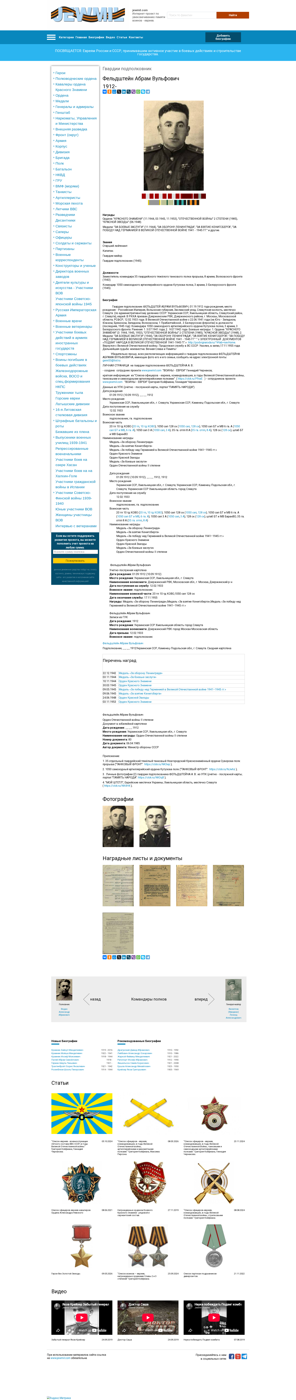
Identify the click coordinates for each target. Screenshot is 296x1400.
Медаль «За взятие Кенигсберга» (140, 693)
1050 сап (184, 426)
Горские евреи (68, 398)
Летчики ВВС (66, 209)
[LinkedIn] (124, 92)
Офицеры (64, 237)
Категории (66, 37)
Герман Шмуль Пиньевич (64, 1063)
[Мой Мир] (114, 92)
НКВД (60, 175)
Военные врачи (69, 321)
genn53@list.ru (111, 360)
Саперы (62, 232)
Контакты (136, 37)
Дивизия (63, 152)
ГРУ (59, 180)
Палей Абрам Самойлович (65, 1059)
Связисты (64, 226)
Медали (62, 101)
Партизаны (65, 249)
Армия (61, 141)
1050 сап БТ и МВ (128, 516)
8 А (209, 430)
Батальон (64, 169)
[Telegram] (148, 92)
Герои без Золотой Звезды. (66, 1273)
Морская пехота (69, 203)
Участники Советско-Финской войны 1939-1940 (74, 498)
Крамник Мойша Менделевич (66, 1053)
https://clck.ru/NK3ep (157, 764)
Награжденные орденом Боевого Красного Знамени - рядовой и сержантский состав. (135, 1213)
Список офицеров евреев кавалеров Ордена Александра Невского (71, 1211)
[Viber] (133, 92)
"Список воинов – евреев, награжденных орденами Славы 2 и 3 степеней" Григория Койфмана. (137, 1276)
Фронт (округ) (67, 135)
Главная (81, 37)
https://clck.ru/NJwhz (222, 769)
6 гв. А (130, 430)
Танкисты (63, 192)
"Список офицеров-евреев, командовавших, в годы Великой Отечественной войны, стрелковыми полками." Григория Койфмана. (203, 1214)
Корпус (61, 146)
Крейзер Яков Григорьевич (132, 1069)
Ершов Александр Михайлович (134, 1066)
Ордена (62, 95)
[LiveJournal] (129, 92)
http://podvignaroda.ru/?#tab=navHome (211, 342)
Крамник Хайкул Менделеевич (67, 1050)
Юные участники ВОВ (74, 509)
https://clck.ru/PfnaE (190, 378)
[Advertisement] (75, 636)
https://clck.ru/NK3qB (151, 777)
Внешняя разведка (71, 129)
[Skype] (143, 92)
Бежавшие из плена (72, 432)
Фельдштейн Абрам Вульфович (123, 643)
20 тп (136, 426)
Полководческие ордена (76, 78)
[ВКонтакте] (105, 92)
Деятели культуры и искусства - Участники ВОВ (74, 287)
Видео (110, 37)
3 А (168, 430)
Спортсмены (66, 354)
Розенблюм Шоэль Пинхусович (67, 1069)
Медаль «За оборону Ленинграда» (141, 673)
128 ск (195, 426)
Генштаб (63, 112)
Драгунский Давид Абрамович (134, 1050)
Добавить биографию (223, 37)
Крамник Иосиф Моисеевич (65, 1056)
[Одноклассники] (109, 92)
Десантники (65, 220)
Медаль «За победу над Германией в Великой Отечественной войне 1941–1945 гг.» (172, 689)
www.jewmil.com (152, 370)
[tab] (76, 73)
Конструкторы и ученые (76, 266)
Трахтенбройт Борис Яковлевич (68, 1066)
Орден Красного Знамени (135, 681)
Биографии (96, 37)
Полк (60, 163)
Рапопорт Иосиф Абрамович (132, 1059)
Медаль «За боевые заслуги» (137, 677)
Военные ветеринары (74, 326)
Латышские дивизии (73, 404)
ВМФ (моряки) (67, 186)
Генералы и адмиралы (75, 107)
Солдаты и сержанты (73, 243)
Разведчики (65, 215)
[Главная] (88, 15)
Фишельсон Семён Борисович (133, 1063)
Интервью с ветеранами (76, 526)
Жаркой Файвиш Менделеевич (134, 1056)
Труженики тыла (69, 393)
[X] (119, 92)
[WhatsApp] (138, 92)
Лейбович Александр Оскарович (135, 1053)
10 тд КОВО (147, 426)
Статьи (122, 37)
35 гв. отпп (198, 430)
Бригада (63, 158)
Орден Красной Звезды (134, 697)
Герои (60, 73)
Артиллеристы (68, 198)
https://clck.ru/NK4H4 (117, 785)
